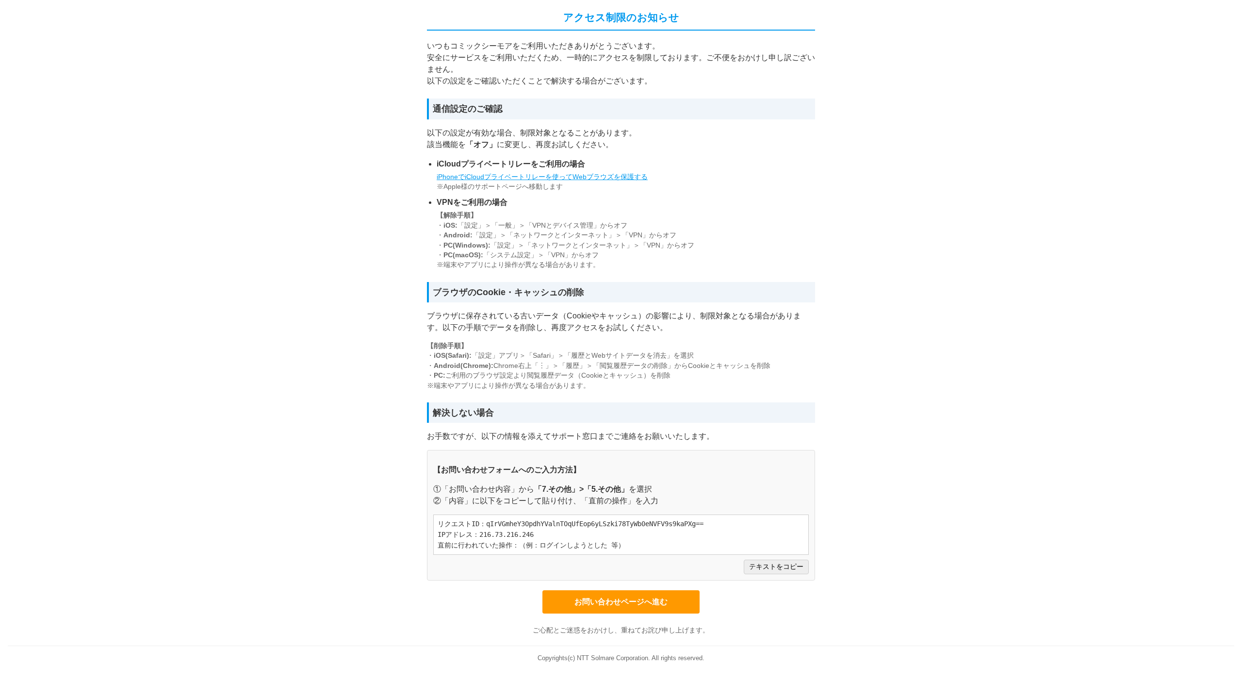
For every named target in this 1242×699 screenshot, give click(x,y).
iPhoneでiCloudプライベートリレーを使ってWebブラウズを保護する (542, 177)
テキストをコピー (776, 566)
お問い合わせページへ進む (621, 602)
